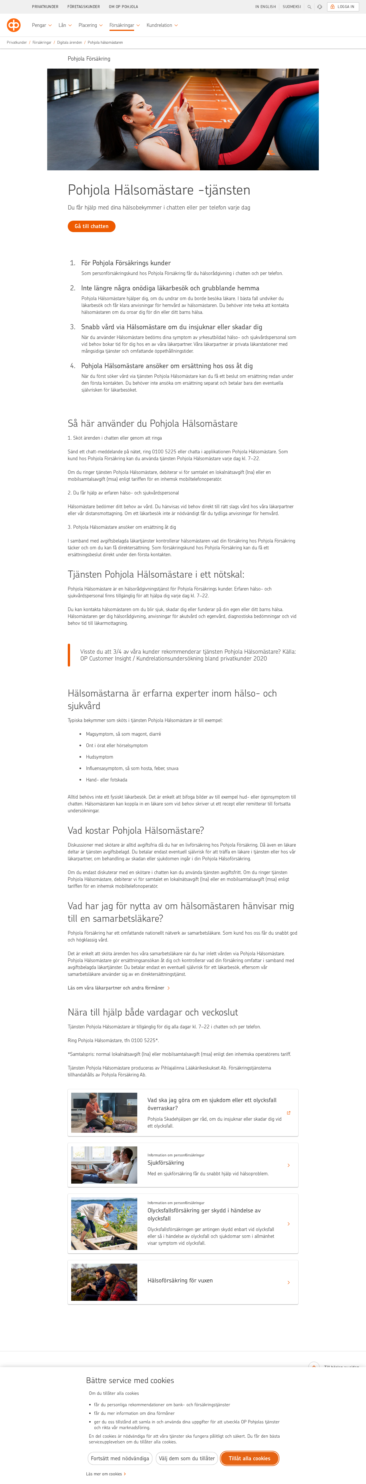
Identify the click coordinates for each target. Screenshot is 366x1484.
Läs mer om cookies (104, 1474)
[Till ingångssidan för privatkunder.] (14, 25)
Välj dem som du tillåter (187, 1458)
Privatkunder (45, 7)
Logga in (346, 7)
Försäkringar (42, 42)
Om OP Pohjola (123, 7)
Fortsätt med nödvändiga (120, 1458)
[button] (183, 1112)
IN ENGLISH (265, 7)
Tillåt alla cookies (249, 1458)
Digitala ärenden (69, 42)
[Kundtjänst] (320, 6)
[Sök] (309, 6)
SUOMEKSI (292, 7)
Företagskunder (83, 7)
